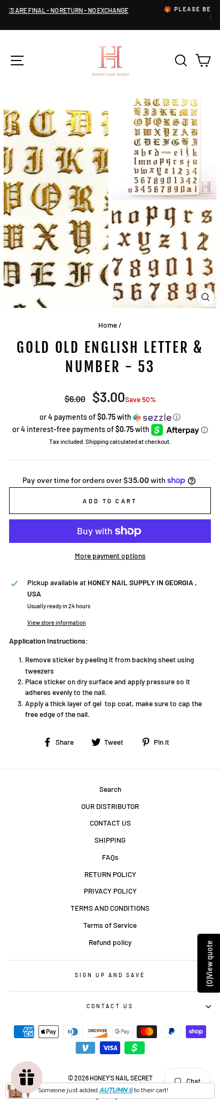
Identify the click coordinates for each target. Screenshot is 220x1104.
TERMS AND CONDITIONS (110, 907)
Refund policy (110, 942)
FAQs (110, 856)
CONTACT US (110, 822)
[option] (119, 13)
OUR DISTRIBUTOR (110, 806)
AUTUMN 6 (115, 1090)
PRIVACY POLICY (110, 890)
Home (107, 324)
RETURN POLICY (110, 874)
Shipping (96, 441)
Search (110, 788)
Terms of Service (110, 924)
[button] (110, 417)
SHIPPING (110, 839)
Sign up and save (110, 975)
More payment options (110, 555)
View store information (56, 622)
